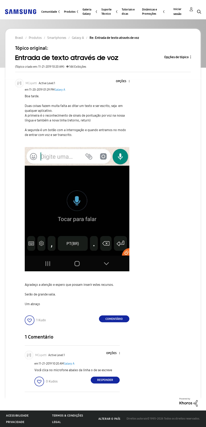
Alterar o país (109, 419)
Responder (105, 380)
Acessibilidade (17, 415)
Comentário (114, 319)
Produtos (69, 11)
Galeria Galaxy (86, 12)
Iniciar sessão (177, 11)
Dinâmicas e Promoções (149, 12)
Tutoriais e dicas (128, 12)
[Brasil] (20, 11)
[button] (122, 81)
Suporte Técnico (106, 12)
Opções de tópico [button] (176, 57)
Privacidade (15, 422)
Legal (56, 422)
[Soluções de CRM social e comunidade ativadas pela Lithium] (188, 402)
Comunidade (49, 11)
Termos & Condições (67, 415)
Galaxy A (60, 89)
